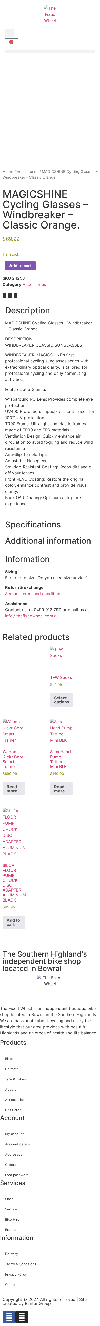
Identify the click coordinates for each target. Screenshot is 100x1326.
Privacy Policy (16, 1274)
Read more (12, 788)
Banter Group (38, 1303)
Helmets (11, 1069)
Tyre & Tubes (15, 1079)
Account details (17, 1144)
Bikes (9, 1058)
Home (8, 171)
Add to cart (20, 265)
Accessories (27, 171)
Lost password (17, 1175)
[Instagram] (21, 1317)
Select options (61, 700)
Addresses (13, 1154)
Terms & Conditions (20, 1264)
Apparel (11, 1089)
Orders (10, 1165)
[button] (9, 33)
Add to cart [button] (13, 922)
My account (14, 1134)
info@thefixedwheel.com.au (32, 615)
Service (11, 1209)
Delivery (11, 1254)
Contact (11, 1284)
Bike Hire (12, 1219)
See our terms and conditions (33, 593)
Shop (9, 1199)
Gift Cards (13, 1110)
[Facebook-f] (9, 1317)
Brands (10, 1230)
